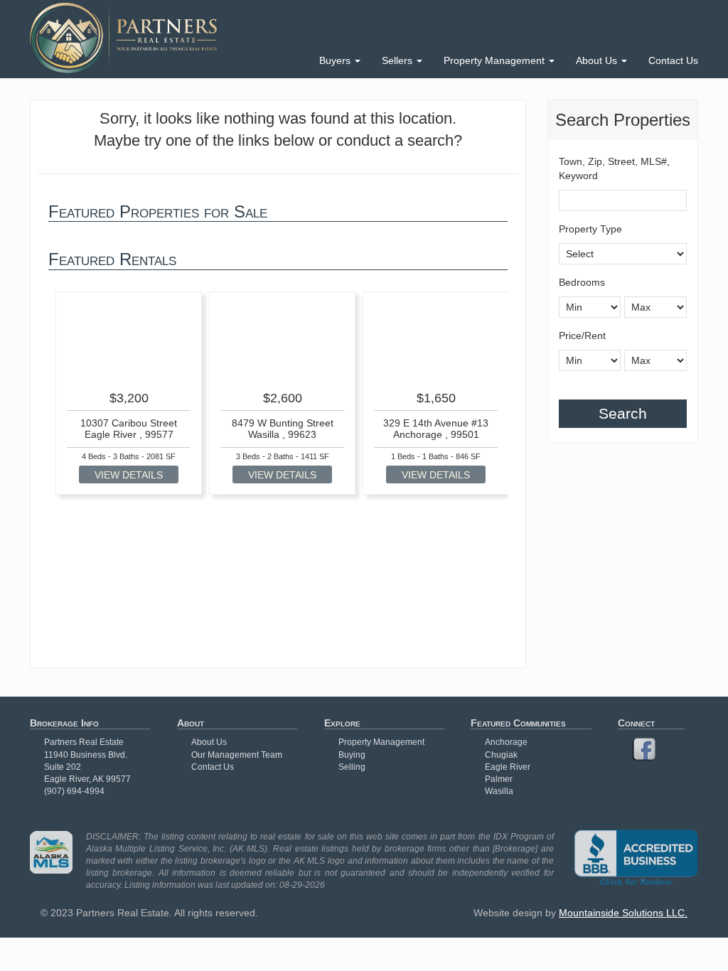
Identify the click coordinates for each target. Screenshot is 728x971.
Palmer (499, 779)
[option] (128, 393)
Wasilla (499, 791)
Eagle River (507, 767)
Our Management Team (236, 755)
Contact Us (673, 60)
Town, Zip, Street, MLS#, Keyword (614, 168)
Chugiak (501, 755)
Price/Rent (582, 335)
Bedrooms (582, 282)
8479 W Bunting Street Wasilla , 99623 (282, 428)
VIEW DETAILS (129, 475)
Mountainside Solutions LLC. (623, 912)
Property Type (590, 229)
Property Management (495, 60)
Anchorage (506, 742)
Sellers (398, 60)
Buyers (336, 60)
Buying (351, 755)
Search (623, 413)
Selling (351, 767)
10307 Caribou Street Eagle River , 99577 (128, 428)
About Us (598, 60)
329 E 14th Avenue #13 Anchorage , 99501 (435, 428)
